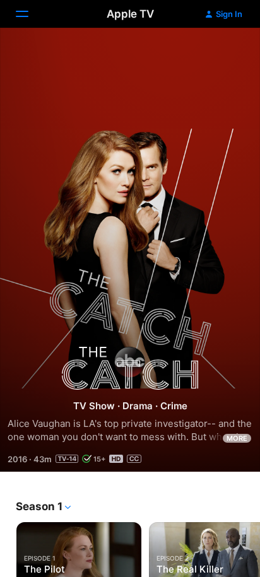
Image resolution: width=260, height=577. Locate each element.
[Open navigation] (30, 14)
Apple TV (130, 14)
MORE (237, 438)
